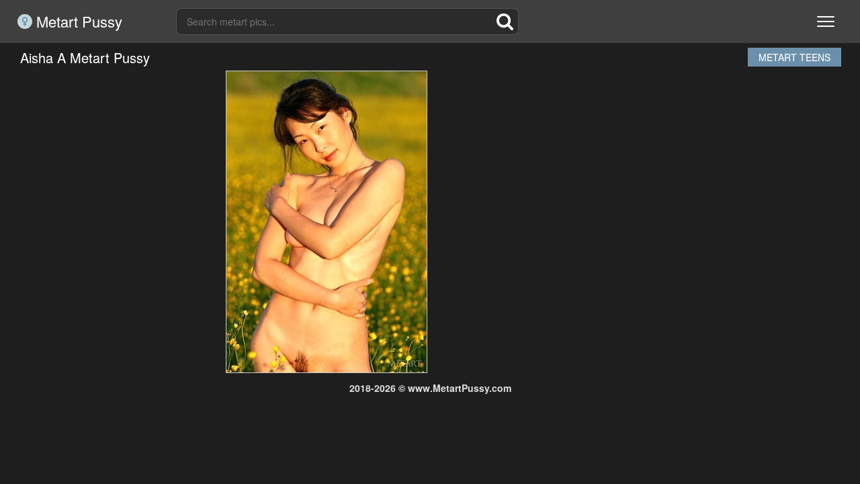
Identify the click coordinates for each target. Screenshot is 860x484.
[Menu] (825, 21)
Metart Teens (794, 57)
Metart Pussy (77, 21)
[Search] (505, 21)
